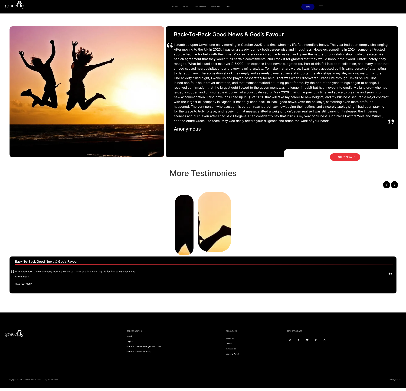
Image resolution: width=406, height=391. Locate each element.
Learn (227, 6)
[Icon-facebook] (298, 339)
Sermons (215, 6)
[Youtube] (307, 339)
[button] (386, 184)
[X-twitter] (324, 339)
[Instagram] (290, 339)
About (186, 6)
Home (175, 6)
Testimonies (199, 6)
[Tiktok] (315, 339)
